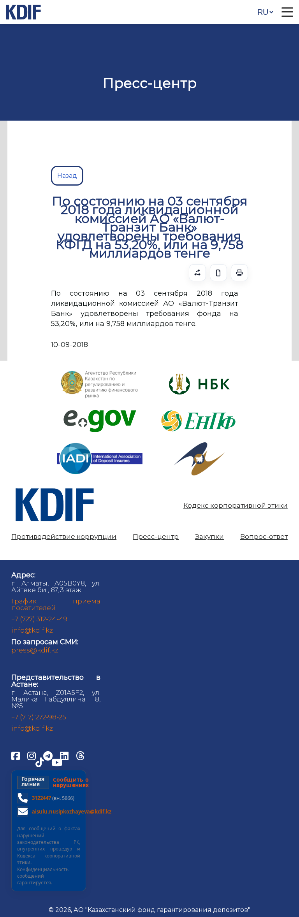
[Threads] (80, 755)
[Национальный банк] (99, 372)
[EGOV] (99, 412)
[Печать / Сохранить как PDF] (239, 272)
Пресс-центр (156, 536)
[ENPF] (199, 408)
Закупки (209, 536)
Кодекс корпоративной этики (235, 505)
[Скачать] (218, 272)
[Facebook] (16, 755)
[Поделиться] (197, 272)
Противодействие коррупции (63, 536)
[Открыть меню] (287, 12)
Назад (67, 175)
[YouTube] (56, 762)
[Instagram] (32, 755)
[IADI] (99, 442)
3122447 (41, 797)
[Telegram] (48, 755)
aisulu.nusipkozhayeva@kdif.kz (71, 811)
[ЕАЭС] (199, 445)
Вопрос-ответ (264, 536)
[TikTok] (40, 762)
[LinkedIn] (65, 755)
